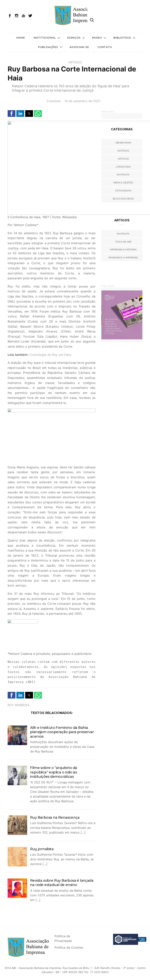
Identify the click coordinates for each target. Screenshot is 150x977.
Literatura (123, 166)
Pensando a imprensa (123, 257)
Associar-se (79, 47)
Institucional (44, 37)
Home (20, 37)
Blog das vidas (123, 198)
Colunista (54, 101)
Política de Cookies (68, 947)
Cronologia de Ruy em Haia (50, 355)
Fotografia (123, 190)
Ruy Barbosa (18, 705)
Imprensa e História (123, 249)
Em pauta (123, 174)
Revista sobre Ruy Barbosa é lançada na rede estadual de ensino (61, 882)
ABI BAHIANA (123, 142)
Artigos (75, 62)
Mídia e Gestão (123, 182)
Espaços (73, 37)
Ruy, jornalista (42, 849)
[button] (11, 113)
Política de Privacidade (63, 938)
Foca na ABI (123, 241)
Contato (104, 47)
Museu (97, 37)
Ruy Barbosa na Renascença (54, 817)
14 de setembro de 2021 (82, 101)
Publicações (48, 47)
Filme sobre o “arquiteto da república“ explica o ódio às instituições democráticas (53, 772)
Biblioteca (122, 37)
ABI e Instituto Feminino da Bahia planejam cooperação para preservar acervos (62, 732)
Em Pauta (123, 233)
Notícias (123, 150)
